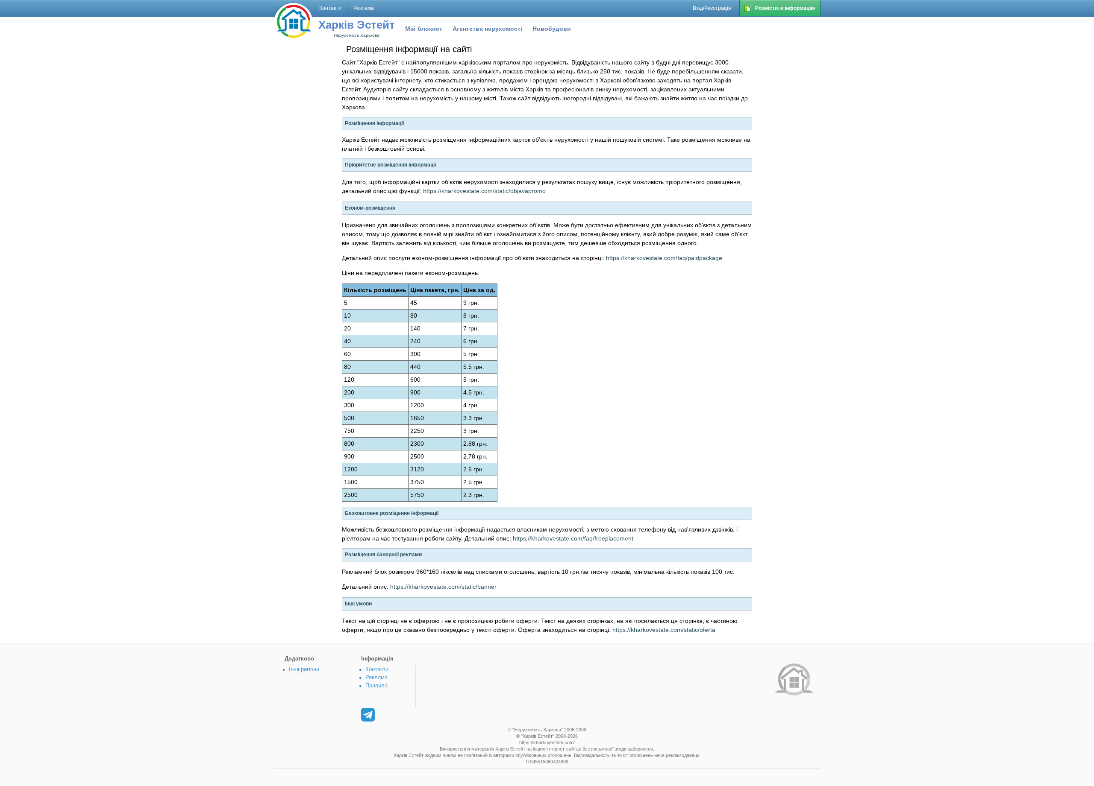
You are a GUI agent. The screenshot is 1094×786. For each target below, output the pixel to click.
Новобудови (551, 28)
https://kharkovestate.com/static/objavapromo (484, 190)
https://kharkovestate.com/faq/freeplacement (573, 538)
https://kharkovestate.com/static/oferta (663, 629)
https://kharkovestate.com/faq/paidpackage (664, 257)
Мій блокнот (423, 28)
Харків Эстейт (356, 24)
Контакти (376, 669)
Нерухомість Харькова (356, 35)
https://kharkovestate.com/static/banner (443, 586)
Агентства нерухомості (487, 28)
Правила (376, 685)
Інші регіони (304, 669)
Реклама (376, 677)
